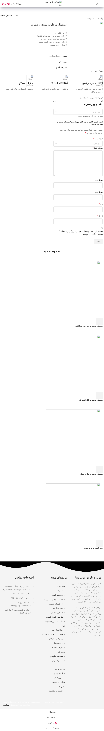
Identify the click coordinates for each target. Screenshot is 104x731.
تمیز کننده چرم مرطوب (93, 548)
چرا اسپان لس (57, 630)
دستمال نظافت (6, 16)
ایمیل (100, 216)
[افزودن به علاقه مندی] (77, 321)
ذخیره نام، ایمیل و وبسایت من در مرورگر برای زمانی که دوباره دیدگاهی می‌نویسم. (80, 232)
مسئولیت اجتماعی (56, 639)
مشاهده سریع (92, 321)
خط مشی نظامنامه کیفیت (52, 634)
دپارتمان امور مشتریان (54, 621)
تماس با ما (61, 687)
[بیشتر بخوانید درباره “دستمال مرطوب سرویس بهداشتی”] (99, 321)
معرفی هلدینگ (57, 648)
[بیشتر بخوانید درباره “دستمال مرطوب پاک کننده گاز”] (99, 395)
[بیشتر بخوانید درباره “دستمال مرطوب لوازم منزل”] (99, 469)
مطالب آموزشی (58, 682)
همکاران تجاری (57, 613)
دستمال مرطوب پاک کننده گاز (91, 400)
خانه (16, 16)
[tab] (96, 98)
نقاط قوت (99, 180)
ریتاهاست (6, 705)
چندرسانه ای (60, 669)
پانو (60, 62)
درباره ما (61, 591)
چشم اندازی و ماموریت (53, 600)
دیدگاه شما (97, 148)
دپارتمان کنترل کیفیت (54, 617)
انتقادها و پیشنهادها (56, 691)
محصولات (61, 652)
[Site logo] (52, 4)
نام (101, 204)
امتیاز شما (98, 138)
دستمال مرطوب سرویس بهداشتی (89, 326)
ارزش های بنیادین (56, 604)
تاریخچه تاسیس (57, 595)
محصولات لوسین (56, 656)
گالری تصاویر (58, 678)
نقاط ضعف (98, 192)
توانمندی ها (58, 643)
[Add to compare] (84, 321)
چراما (63, 626)
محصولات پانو (57, 661)
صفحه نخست (60, 586)
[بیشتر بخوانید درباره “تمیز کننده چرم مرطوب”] (99, 543)
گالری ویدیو (58, 673)
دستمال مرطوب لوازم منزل (91, 474)
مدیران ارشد (58, 608)
